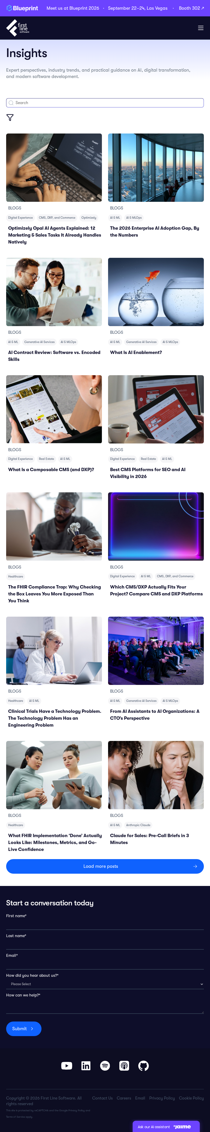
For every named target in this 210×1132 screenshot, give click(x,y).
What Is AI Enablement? (136, 352)
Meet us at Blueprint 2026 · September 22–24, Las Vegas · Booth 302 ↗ (125, 8)
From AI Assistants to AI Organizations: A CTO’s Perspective (155, 715)
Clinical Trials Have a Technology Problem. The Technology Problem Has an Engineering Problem (54, 718)
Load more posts (100, 866)
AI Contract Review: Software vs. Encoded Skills (54, 356)
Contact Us (102, 1098)
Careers (124, 1098)
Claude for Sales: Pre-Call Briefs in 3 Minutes (149, 839)
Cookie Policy (191, 1098)
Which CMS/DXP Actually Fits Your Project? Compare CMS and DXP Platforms (156, 590)
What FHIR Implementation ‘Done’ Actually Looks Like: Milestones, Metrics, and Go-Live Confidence (55, 842)
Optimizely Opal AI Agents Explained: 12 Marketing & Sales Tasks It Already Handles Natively (54, 235)
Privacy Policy (76, 1110)
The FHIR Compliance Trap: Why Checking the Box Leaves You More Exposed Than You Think (54, 593)
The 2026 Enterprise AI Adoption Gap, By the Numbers (154, 232)
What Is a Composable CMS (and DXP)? (51, 469)
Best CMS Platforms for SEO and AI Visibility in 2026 (147, 473)
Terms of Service (15, 1116)
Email (140, 1098)
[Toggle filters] (10, 117)
